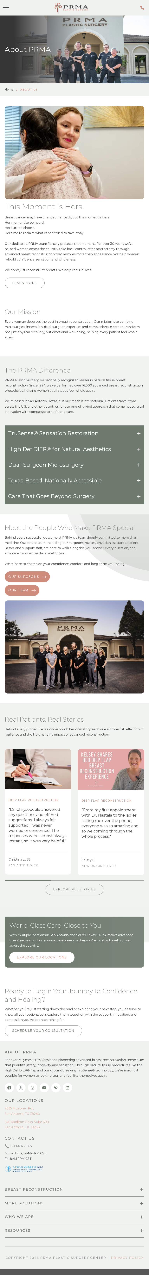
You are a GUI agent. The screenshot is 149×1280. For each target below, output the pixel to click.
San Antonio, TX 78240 (22, 1114)
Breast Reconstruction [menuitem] (34, 1189)
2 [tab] (74, 880)
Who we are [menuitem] (19, 1217)
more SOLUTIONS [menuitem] (24, 1203)
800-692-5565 (143, 7)
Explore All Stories (74, 889)
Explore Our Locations (42, 957)
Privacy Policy (127, 1258)
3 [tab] (121, 880)
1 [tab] (28, 880)
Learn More (24, 283)
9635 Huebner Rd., (19, 1108)
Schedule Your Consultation (43, 1030)
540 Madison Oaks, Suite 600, (27, 1122)
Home (9, 89)
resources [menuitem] (17, 1230)
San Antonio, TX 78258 (22, 1127)
